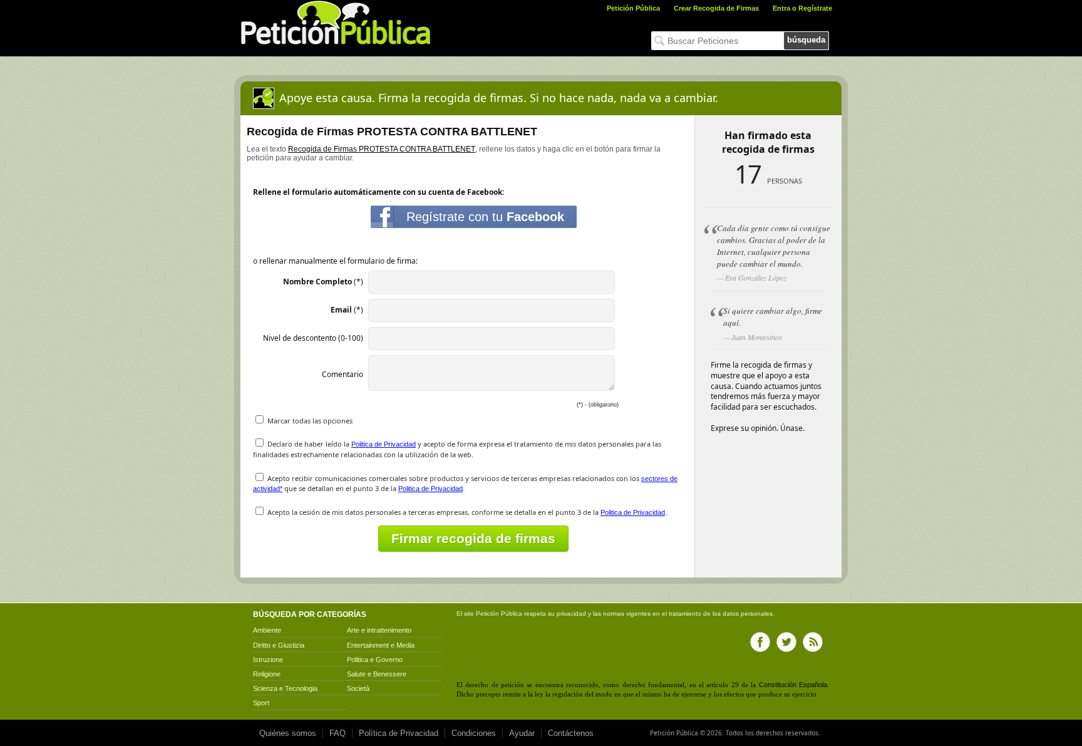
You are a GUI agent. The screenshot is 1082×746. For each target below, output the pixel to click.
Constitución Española (793, 684)
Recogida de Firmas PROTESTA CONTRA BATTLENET (381, 149)
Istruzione (268, 659)
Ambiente (267, 630)
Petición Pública (633, 8)
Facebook (760, 642)
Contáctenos (571, 733)
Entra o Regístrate (802, 8)
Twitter (786, 642)
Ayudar (522, 733)
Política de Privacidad (398, 733)
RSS (813, 642)
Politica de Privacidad (383, 444)
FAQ (337, 733)
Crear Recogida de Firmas (716, 8)
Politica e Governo (375, 659)
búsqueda (806, 39)
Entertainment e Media (381, 645)
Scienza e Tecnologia (285, 688)
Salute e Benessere (376, 674)
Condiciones (473, 733)
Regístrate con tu (485, 217)
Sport (261, 703)
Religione (267, 674)
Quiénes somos (287, 733)
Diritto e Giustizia (278, 645)
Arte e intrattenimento (379, 630)
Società (358, 688)
